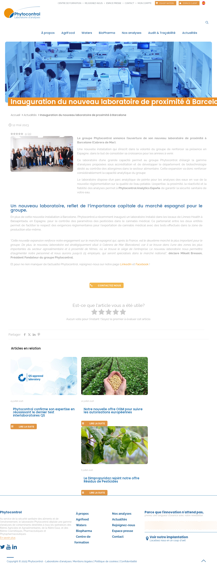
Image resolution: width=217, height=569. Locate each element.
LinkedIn (126, 264)
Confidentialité (128, 561)
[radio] (94, 312)
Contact (129, 3)
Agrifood (82, 519)
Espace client (190, 3)
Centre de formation (69, 3)
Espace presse (113, 3)
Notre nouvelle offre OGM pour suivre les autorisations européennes (113, 411)
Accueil (15, 115)
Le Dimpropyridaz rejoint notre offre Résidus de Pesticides (111, 480)
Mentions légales (83, 561)
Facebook (142, 264)
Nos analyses (121, 513)
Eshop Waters (167, 3)
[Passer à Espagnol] (203, 2)
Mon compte (144, 3)
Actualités (30, 115)
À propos (82, 513)
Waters (81, 525)
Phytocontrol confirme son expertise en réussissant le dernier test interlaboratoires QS (44, 412)
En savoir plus (7, 537)
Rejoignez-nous (94, 3)
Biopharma (84, 531)
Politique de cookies (106, 561)
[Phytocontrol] (22, 12)
